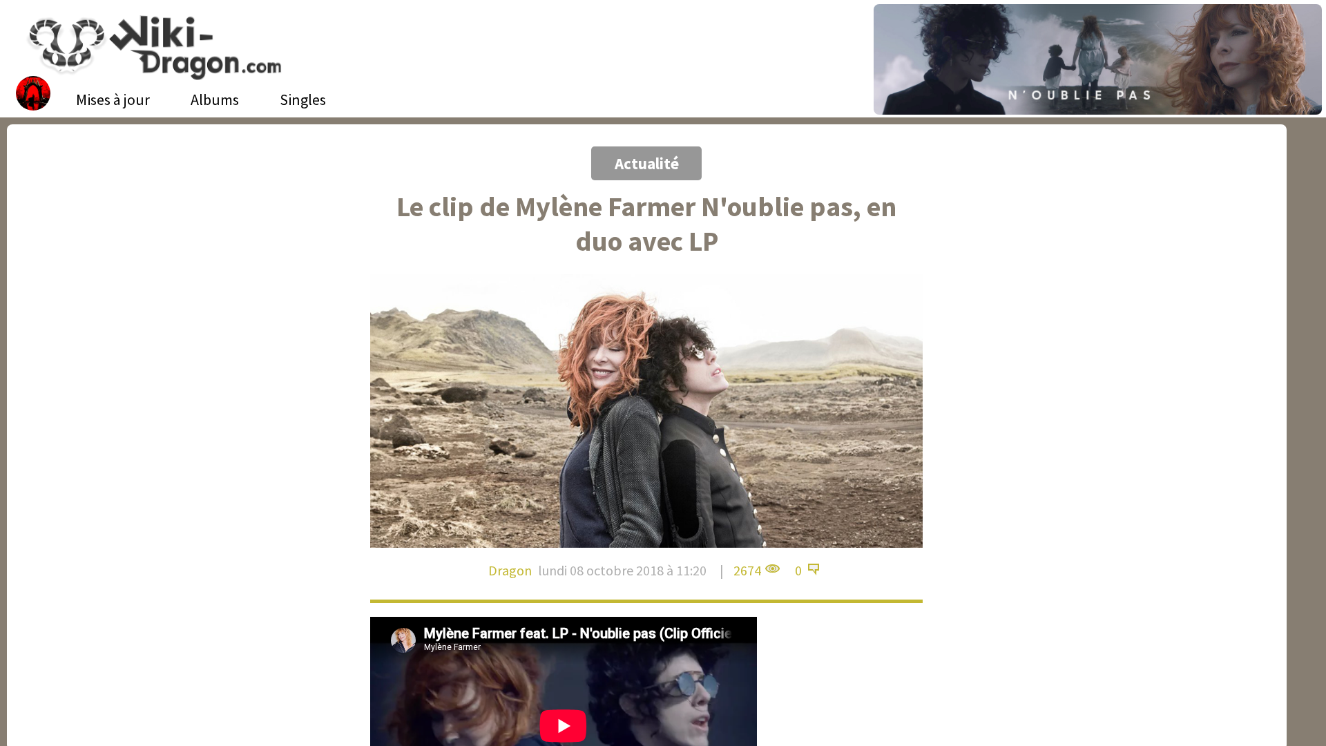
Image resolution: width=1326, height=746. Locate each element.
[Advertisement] (109, 120)
